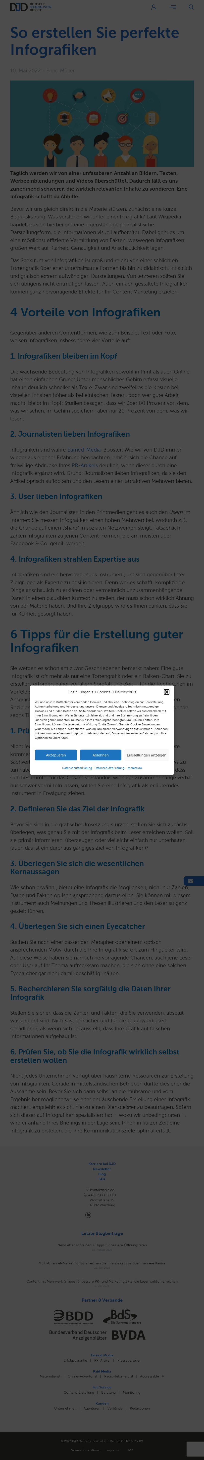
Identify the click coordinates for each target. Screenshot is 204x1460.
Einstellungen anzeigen (146, 755)
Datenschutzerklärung (77, 768)
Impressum (134, 768)
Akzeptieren (56, 755)
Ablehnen (101, 755)
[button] (166, 691)
